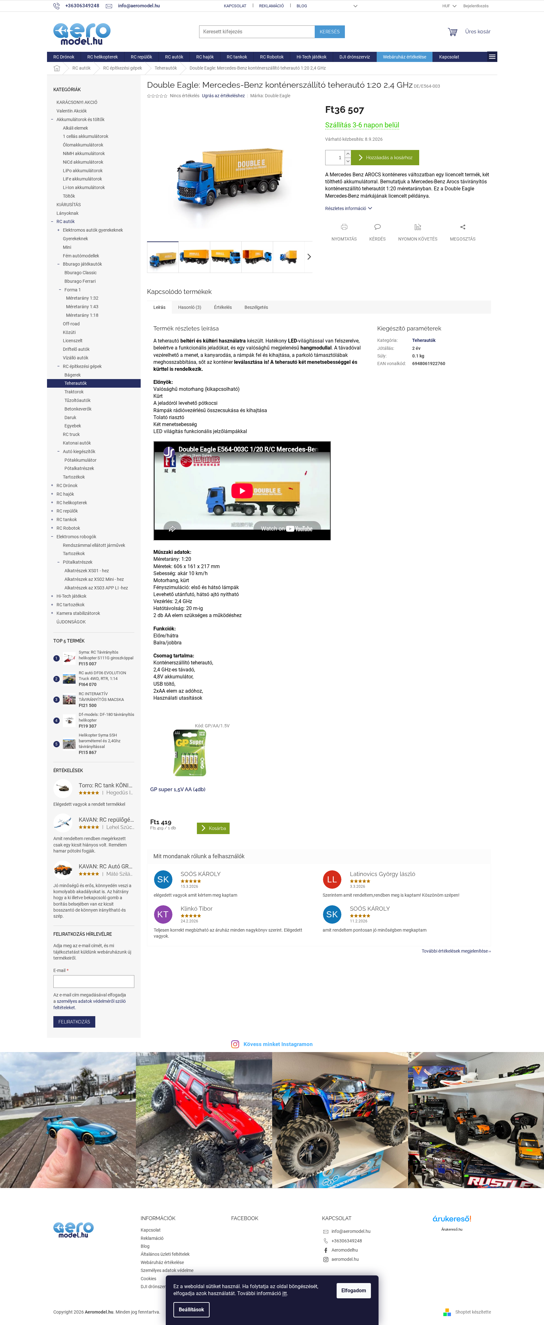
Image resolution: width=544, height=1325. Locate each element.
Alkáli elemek (75, 128)
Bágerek (72, 374)
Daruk (70, 417)
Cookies (148, 1278)
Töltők (69, 196)
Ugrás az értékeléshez (223, 95)
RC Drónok (67, 485)
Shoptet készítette (473, 1312)
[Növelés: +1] (348, 154)
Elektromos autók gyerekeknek (93, 230)
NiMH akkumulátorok (84, 153)
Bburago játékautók (82, 264)
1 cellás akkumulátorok (85, 136)
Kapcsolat (235, 5)
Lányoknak (67, 213)
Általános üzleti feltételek (165, 1254)
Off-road (71, 323)
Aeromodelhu (345, 1250)
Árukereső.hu (451, 1229)
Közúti (69, 332)
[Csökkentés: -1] (348, 161)
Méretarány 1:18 (82, 315)
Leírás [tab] (159, 307)
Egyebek (72, 425)
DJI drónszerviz (156, 1286)
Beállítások (191, 1310)
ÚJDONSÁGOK (71, 621)
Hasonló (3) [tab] (189, 307)
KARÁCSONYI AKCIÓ (77, 102)
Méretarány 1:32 (82, 298)
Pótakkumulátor (80, 460)
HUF (446, 5)
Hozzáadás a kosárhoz (389, 157)
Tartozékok (74, 476)
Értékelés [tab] (223, 307)
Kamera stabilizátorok (78, 613)
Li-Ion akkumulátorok (84, 187)
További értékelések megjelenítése (455, 951)
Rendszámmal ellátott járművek (94, 545)
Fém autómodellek (81, 255)
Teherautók (75, 383)
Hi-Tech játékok (71, 596)
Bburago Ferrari (80, 281)
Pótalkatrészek (79, 468)
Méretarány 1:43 (82, 306)
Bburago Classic (80, 272)
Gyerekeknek (75, 238)
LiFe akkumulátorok (82, 178)
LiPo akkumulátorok (83, 170)
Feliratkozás (74, 1021)
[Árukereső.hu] (452, 1221)
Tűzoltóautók (77, 400)
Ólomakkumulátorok (83, 144)
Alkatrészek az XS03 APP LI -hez (96, 587)
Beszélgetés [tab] (256, 307)
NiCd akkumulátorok (83, 162)
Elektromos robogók (76, 536)
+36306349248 (347, 1240)
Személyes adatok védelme (167, 1270)
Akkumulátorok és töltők (80, 119)
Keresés (330, 31)
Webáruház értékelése (162, 1262)
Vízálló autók (75, 357)
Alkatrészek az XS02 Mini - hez (94, 579)
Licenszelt (73, 340)
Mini (67, 247)
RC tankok (67, 519)
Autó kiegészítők (79, 451)
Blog (302, 5)
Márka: (270, 95)
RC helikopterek (72, 502)
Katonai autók (77, 442)
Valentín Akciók (72, 110)
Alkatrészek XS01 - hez (86, 570)
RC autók (66, 221)
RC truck (71, 434)
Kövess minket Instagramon (278, 1044)
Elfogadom (353, 1291)
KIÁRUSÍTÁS (69, 204)
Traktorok (74, 391)
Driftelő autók (76, 349)
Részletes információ (345, 208)
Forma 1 (72, 289)
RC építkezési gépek (82, 366)
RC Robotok (68, 528)
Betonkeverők (77, 408)
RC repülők (67, 510)
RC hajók (65, 494)
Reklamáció (271, 5)
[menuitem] (64, 57)
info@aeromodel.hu (351, 1231)
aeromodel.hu (345, 1259)
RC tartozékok (70, 604)
